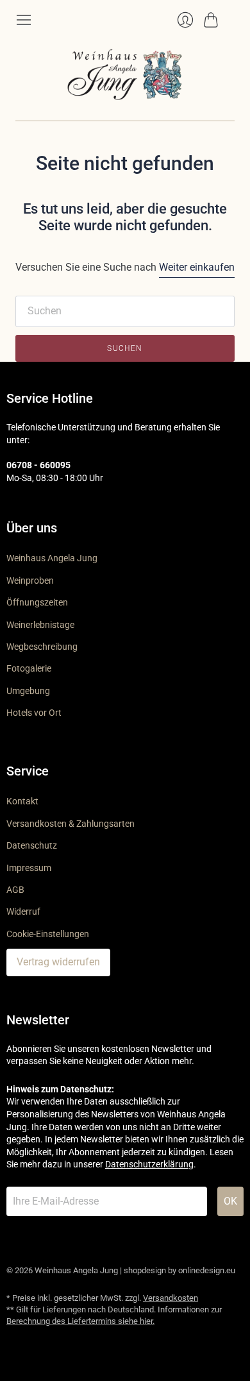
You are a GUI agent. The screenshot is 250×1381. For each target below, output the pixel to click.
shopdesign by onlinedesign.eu (179, 1270)
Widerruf (23, 911)
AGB (15, 890)
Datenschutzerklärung (149, 1164)
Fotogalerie (28, 668)
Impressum (28, 868)
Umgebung (28, 691)
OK (230, 1201)
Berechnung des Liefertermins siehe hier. (80, 1321)
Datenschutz (31, 845)
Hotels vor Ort (34, 712)
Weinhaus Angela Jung (51, 558)
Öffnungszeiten (37, 602)
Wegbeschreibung (42, 646)
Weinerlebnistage (40, 625)
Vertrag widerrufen (58, 962)
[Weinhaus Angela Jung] (125, 74)
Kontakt (22, 801)
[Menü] (23, 19)
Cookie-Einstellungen (47, 934)
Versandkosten (170, 1298)
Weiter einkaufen (197, 267)
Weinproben (30, 580)
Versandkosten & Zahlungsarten (70, 823)
